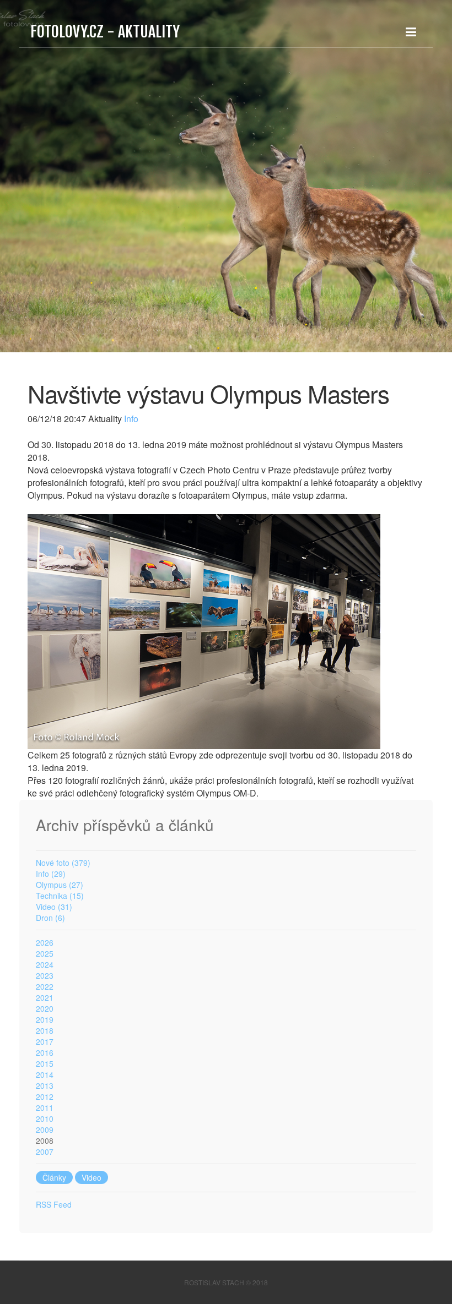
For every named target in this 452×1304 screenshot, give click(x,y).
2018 (44, 1030)
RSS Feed (54, 1204)
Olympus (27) (59, 884)
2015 (44, 1063)
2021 (44, 997)
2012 (44, 1096)
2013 (44, 1085)
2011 (44, 1107)
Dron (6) (50, 917)
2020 (44, 1008)
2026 (44, 942)
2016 (44, 1052)
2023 (44, 975)
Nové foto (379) (63, 862)
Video (91, 1177)
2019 (44, 1019)
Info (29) (51, 873)
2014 (44, 1074)
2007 (44, 1151)
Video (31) (54, 906)
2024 (44, 964)
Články (54, 1177)
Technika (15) (60, 895)
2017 (44, 1041)
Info (130, 418)
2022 (44, 986)
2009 (44, 1129)
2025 (44, 953)
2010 (44, 1118)
